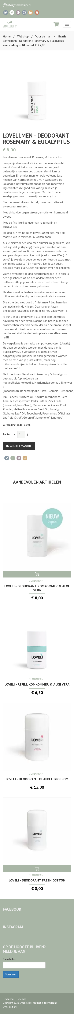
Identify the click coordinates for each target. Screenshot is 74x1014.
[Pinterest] (18, 12)
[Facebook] (11, 12)
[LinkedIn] (30, 12)
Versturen (10, 974)
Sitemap (22, 999)
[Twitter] (5, 12)
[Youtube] (37, 12)
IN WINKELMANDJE (19, 446)
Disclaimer (8, 999)
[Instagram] (24, 12)
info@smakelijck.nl (19, 5)
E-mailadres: (10, 959)
